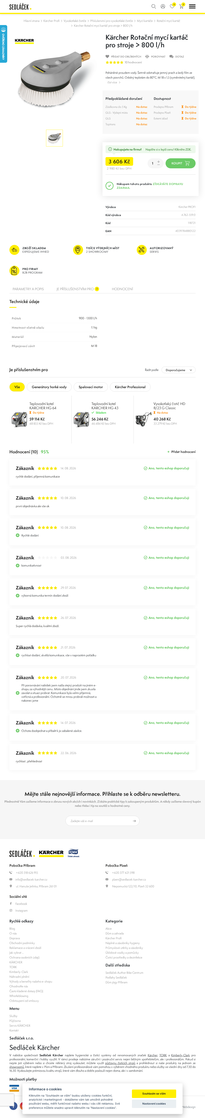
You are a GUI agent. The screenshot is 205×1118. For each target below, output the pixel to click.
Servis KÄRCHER (19, 1025)
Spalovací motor (91, 387)
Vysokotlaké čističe (75, 21)
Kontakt (14, 1030)
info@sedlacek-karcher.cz (31, 879)
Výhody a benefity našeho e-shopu (30, 981)
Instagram (21, 910)
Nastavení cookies (154, 1103)
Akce (109, 928)
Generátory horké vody (49, 387)
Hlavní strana (31, 21)
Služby (13, 1016)
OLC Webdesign (185, 1107)
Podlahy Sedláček (116, 977)
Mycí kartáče (145, 21)
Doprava (14, 938)
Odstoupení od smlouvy (24, 1001)
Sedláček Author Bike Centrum (124, 973)
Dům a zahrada (115, 933)
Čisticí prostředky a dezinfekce (124, 957)
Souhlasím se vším (154, 1093)
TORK (13, 967)
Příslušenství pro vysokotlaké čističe (111, 21)
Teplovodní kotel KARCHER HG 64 (42, 405)
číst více (112, 82)
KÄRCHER (15, 962)
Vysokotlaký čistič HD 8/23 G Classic (169, 405)
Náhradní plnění (19, 977)
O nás (13, 933)
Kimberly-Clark (18, 972)
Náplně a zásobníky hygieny (123, 943)
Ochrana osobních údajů (24, 957)
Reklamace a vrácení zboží (25, 948)
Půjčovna (15, 1021)
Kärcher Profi (51, 21)
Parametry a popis (28, 289)
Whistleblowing (18, 996)
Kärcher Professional (130, 387)
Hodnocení (122, 289)
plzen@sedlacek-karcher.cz (129, 879)
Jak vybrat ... (16, 952)
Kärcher (152, 1055)
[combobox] (179, 370)
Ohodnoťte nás (18, 986)
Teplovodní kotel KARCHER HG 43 (104, 405)
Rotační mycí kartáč (168, 21)
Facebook (21, 904)
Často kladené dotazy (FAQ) (26, 991)
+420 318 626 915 (26, 873)
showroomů (16, 1067)
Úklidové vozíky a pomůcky (122, 952)
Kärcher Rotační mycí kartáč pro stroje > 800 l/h (103, 25)
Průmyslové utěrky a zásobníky (124, 948)
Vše (17, 387)
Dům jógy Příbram (117, 982)
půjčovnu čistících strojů (120, 1063)
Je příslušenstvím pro (77, 289)
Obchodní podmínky (22, 943)
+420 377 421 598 (123, 873)
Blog (12, 928)
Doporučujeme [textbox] (175, 370)
